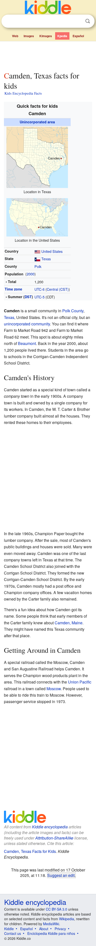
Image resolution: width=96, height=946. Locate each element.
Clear (77, 21)
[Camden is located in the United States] (37, 216)
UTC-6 (39, 289)
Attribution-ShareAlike (54, 838)
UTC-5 (39, 296)
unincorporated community (27, 324)
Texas (46, 258)
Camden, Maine (68, 623)
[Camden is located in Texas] (37, 156)
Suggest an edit (61, 875)
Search (88, 21)
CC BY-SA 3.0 (56, 909)
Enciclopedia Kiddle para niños (51, 933)
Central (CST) (58, 289)
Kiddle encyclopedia (50, 827)
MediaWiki (51, 923)
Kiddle (9, 928)
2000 (30, 273)
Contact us (12, 933)
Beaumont (27, 343)
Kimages (45, 36)
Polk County (72, 311)
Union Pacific (79, 682)
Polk (37, 266)
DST (28, 296)
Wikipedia (66, 918)
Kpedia (62, 36)
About (43, 928)
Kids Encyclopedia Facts (23, 93)
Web (15, 36)
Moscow (54, 688)
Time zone (13, 289)
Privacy (60, 928)
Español (78, 36)
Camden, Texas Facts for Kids (30, 851)
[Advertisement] (48, 55)
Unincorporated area (37, 121)
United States (52, 251)
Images (29, 36)
